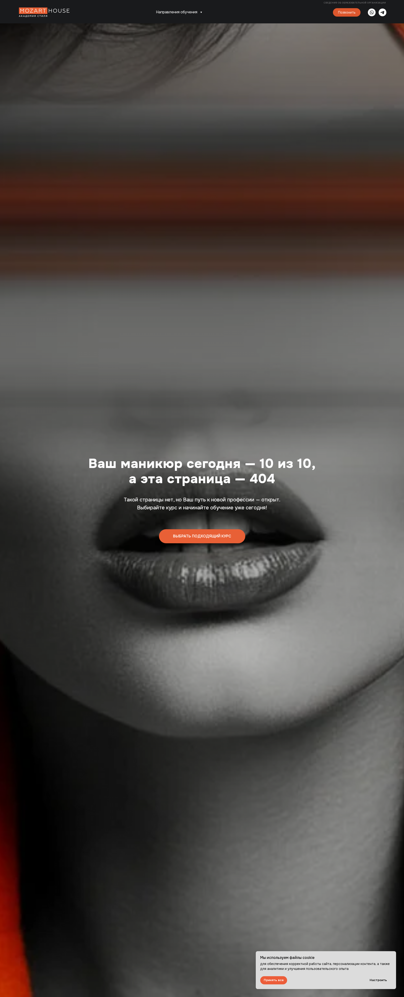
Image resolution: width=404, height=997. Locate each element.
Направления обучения (176, 12)
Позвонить (347, 12)
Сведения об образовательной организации (355, 2)
